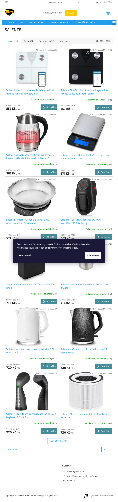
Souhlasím (93, 255)
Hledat (71, 12)
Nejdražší (28, 41)
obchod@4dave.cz (75, 471)
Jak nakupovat (56, 2)
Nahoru (14, 449)
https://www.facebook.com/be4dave (84, 476)
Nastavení (25, 255)
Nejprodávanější (46, 41)
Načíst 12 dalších (59, 441)
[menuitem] (9, 22)
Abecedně (65, 41)
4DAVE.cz (71, 480)
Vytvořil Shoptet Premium (101, 495)
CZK (97, 2)
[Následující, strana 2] (104, 449)
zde (75, 247)
